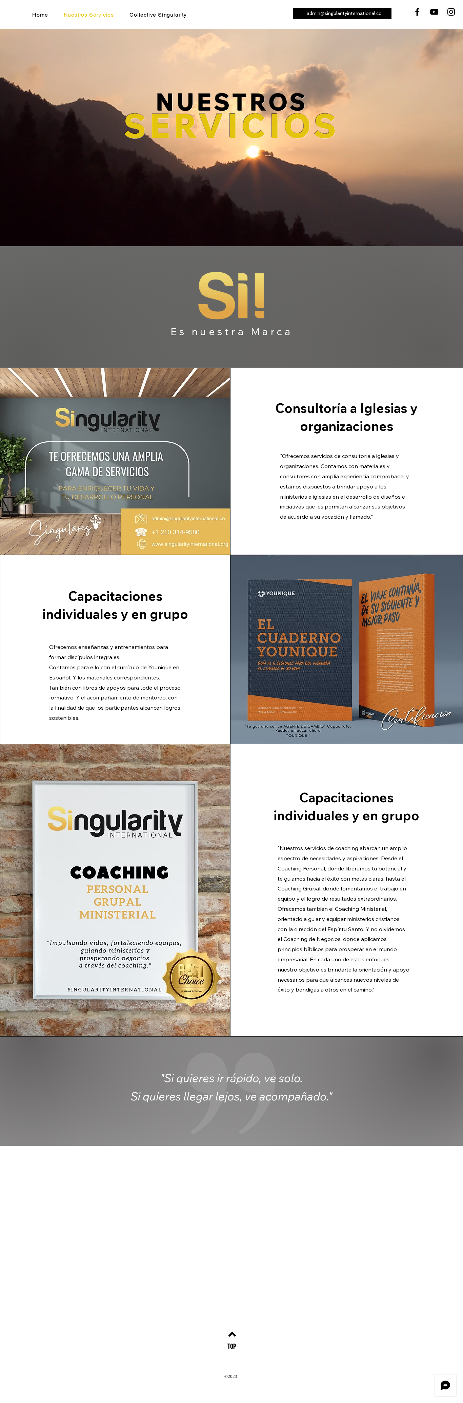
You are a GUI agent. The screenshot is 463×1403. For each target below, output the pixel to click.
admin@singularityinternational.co (344, 13)
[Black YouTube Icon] (434, 12)
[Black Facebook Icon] (417, 12)
